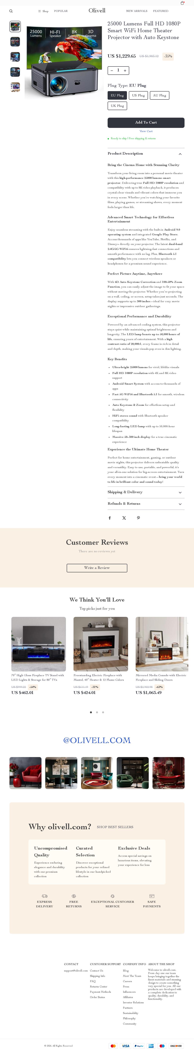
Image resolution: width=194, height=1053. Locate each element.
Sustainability (130, 1013)
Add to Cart (146, 123)
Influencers (129, 992)
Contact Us (96, 971)
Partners (128, 1008)
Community (129, 1024)
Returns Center (98, 987)
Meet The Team (132, 976)
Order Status (97, 997)
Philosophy (129, 1018)
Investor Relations (133, 1002)
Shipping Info (97, 976)
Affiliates (128, 997)
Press (126, 987)
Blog (126, 971)
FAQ (93, 981)
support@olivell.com (76, 971)
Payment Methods (100, 992)
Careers (127, 981)
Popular (61, 11)
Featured (160, 11)
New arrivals (136, 11)
